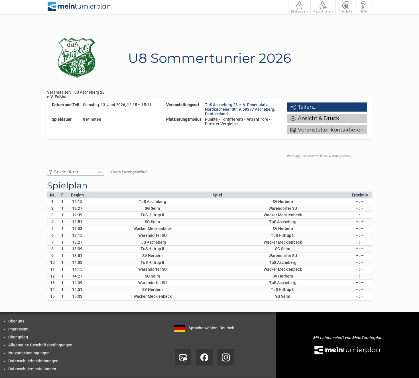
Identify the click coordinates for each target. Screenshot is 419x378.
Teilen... (303, 107)
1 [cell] (52, 201)
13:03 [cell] (77, 228)
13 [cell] (52, 282)
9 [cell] (52, 255)
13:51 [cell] (77, 255)
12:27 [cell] (77, 208)
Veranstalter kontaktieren (327, 130)
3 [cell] (52, 215)
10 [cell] (52, 262)
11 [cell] (52, 269)
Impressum (18, 329)
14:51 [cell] (77, 289)
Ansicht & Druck (314, 118)
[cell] (62, 201)
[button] (75, 172)
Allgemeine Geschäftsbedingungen (40, 345)
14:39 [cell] (77, 282)
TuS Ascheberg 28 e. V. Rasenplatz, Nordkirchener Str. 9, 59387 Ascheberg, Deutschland (240, 109)
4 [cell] (52, 221)
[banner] (79, 7)
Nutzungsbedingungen (29, 353)
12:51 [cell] (77, 221)
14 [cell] (52, 289)
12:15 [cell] (77, 201)
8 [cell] (52, 248)
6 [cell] (52, 235)
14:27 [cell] (77, 276)
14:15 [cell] (77, 269)
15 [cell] (52, 296)
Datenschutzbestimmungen (33, 361)
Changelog (18, 337)
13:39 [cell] (77, 248)
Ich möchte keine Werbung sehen (327, 156)
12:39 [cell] (77, 215)
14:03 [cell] (77, 262)
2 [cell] (52, 208)
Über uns (16, 321)
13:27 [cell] (77, 242)
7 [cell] (52, 242)
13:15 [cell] (77, 235)
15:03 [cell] (77, 296)
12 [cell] (52, 276)
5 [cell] (52, 228)
